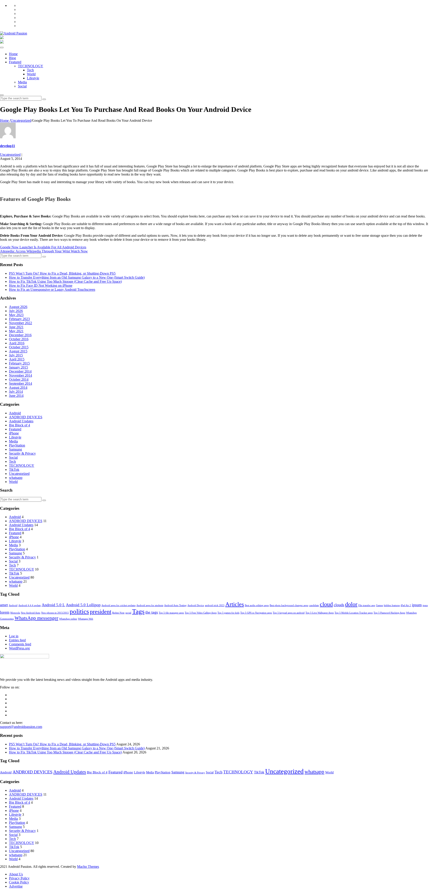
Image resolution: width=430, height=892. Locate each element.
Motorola (15, 613)
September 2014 (20, 383)
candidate (314, 605)
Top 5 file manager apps (171, 613)
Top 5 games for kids (228, 613)
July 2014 (16, 391)
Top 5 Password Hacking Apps (389, 613)
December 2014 (20, 371)
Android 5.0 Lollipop (83, 605)
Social (22, 86)
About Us (16, 874)
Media (22, 82)
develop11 (7, 146)
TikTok (14, 469)
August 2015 (18, 351)
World (31, 74)
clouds (339, 605)
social (128, 613)
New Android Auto (30, 613)
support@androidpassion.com (21, 727)
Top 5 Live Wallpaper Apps (319, 613)
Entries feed (17, 640)
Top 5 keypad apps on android (289, 613)
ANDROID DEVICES (25, 417)
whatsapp (15, 478)
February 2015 (19, 363)
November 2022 (20, 323)
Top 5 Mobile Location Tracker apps (354, 613)
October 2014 (18, 379)
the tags (151, 612)
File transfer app (366, 605)
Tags (138, 611)
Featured (15, 62)
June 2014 (16, 395)
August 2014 (18, 387)
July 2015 (16, 355)
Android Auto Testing (175, 605)
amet (4, 605)
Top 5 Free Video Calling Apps (201, 613)
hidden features (392, 605)
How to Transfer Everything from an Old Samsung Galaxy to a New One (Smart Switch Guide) (77, 277)
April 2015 (16, 359)
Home (13, 54)
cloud (326, 604)
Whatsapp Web (85, 619)
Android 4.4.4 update (29, 605)
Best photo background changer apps (289, 605)
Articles (234, 604)
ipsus (425, 605)
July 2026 (16, 311)
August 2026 (18, 307)
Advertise (16, 886)
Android (15, 413)
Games (379, 605)
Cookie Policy (19, 882)
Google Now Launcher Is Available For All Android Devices (43, 247)
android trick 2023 (214, 605)
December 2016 (20, 335)
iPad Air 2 (406, 605)
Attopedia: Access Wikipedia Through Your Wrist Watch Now (44, 251)
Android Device (195, 605)
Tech (30, 70)
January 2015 (18, 367)
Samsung (15, 449)
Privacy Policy (19, 878)
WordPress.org (19, 648)
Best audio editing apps (257, 605)
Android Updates (21, 421)
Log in (13, 636)
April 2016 (16, 343)
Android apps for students (149, 605)
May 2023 (16, 315)
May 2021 (16, 331)
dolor (351, 604)
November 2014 (20, 375)
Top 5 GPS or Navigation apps (256, 613)
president (100, 611)
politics (79, 611)
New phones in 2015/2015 (55, 613)
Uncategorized (10, 154)
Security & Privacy (22, 453)
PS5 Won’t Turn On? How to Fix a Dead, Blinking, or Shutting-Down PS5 (62, 273)
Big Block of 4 (19, 425)
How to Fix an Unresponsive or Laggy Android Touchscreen (52, 289)
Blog (12, 58)
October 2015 (18, 347)
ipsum (417, 605)
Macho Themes (88, 866)
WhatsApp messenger (36, 618)
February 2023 (19, 319)
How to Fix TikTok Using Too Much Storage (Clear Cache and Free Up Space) (65, 281)
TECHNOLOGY (30, 66)
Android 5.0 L (53, 605)
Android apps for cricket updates (118, 605)
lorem (4, 612)
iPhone (14, 433)
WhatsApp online (68, 619)
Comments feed (20, 644)
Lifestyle (33, 78)
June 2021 (16, 327)
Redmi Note (118, 613)
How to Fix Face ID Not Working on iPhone (40, 285)
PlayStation (17, 445)
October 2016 (18, 339)
